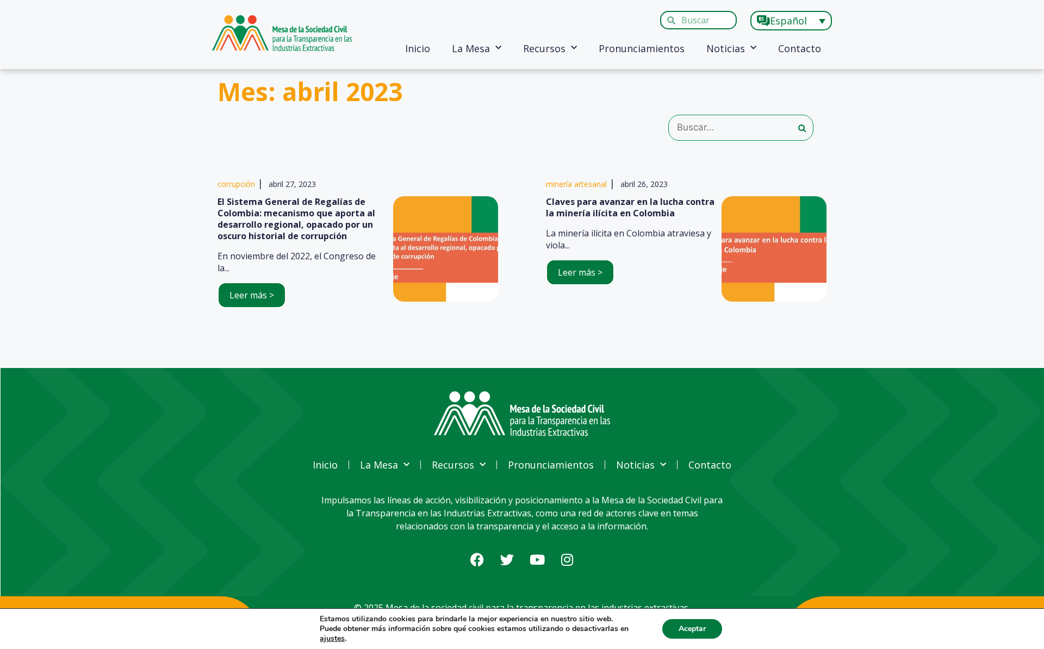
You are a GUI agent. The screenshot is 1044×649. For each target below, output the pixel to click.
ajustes (332, 639)
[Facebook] (477, 559)
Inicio (417, 48)
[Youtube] (537, 559)
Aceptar (692, 628)
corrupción (236, 184)
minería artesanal (576, 184)
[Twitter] (507, 559)
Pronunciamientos (642, 48)
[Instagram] (567, 559)
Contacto (799, 48)
